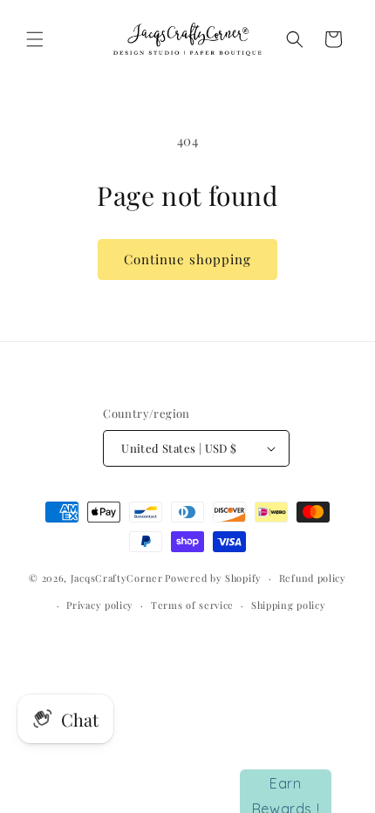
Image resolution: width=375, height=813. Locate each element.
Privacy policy (99, 604)
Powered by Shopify (213, 577)
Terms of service (192, 604)
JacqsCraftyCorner (117, 577)
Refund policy (312, 577)
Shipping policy (288, 604)
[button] (35, 39)
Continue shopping (187, 259)
